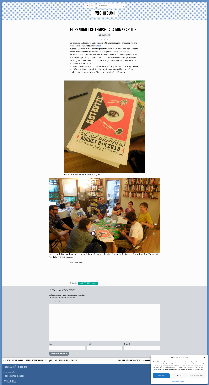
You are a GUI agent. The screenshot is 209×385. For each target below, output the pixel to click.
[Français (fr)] (87, 5)
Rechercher (122, 5)
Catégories (73, 283)
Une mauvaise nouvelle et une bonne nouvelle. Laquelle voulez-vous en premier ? (41, 360)
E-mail (89, 344)
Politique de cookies (178, 381)
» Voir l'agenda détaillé (13, 376)
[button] (205, 357)
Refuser (179, 376)
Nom (51, 344)
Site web (127, 344)
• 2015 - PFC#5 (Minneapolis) (88, 283)
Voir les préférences (197, 376)
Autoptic (99, 46)
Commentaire (54, 302)
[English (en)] (92, 5)
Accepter (161, 376)
